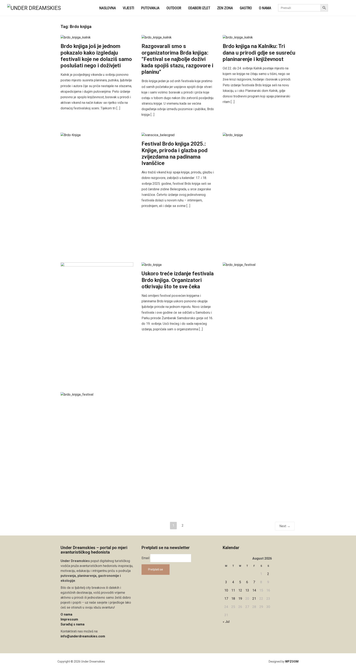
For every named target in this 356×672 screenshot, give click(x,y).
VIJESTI (128, 8)
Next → (284, 526)
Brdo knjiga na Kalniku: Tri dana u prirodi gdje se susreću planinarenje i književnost (259, 52)
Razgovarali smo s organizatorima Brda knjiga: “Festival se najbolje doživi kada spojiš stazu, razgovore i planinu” (177, 59)
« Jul (226, 622)
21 (254, 599)
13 (247, 590)
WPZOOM (292, 661)
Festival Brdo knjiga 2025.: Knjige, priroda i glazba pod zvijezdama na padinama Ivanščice (174, 153)
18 (233, 599)
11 (233, 590)
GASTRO (246, 8)
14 (254, 590)
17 (226, 599)
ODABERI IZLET (199, 8)
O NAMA (265, 8)
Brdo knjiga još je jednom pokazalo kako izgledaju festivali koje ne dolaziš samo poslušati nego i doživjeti (96, 56)
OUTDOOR (173, 8)
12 (240, 590)
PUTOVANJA (150, 8)
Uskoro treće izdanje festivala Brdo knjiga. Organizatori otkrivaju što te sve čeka (178, 279)
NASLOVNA (107, 8)
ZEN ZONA (225, 8)
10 (226, 590)
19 (240, 599)
